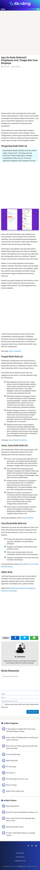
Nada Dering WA (11, 761)
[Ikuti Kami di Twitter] (35, 845)
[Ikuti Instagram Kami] (32, 845)
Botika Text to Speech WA (15, 791)
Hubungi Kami (20, 853)
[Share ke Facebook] (15, 638)
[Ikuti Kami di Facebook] (28, 845)
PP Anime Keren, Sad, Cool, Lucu (17, 779)
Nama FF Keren (11, 785)
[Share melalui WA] (34, 638)
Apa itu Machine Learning (17, 440)
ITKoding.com (21, 866)
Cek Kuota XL (10, 773)
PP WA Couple (11, 767)
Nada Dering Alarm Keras (14, 827)
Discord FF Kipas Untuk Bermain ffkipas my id (22, 812)
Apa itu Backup (28, 518)
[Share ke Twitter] (24, 638)
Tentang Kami (20, 857)
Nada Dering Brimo (12, 806)
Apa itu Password (15, 351)
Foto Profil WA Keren (13, 754)
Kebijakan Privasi (20, 861)
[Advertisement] (20, 33)
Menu (3, 9)
